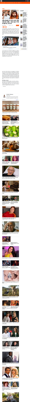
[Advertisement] (15, 5)
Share (18, 25)
